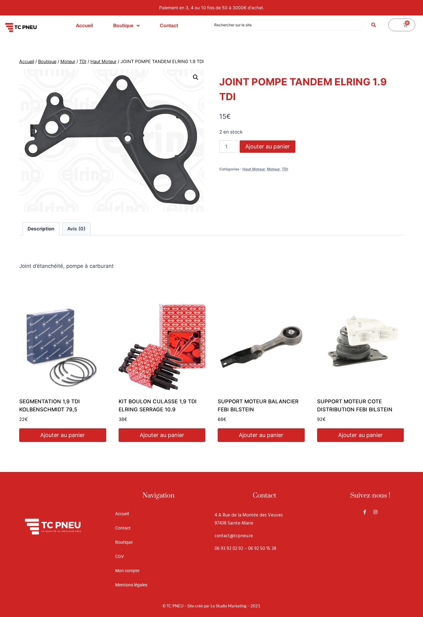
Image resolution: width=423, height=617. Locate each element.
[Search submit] (374, 24)
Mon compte (127, 570)
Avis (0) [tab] (76, 229)
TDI (285, 169)
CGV (119, 556)
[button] (195, 77)
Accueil (84, 25)
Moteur (273, 169)
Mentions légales (131, 584)
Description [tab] (41, 229)
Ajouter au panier (267, 146)
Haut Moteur (253, 169)
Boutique (123, 25)
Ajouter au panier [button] (62, 435)
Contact (169, 25)
